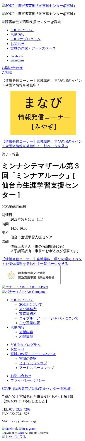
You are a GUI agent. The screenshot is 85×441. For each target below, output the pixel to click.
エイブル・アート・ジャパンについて (48, 318)
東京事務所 (28, 313)
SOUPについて (22, 30)
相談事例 (26, 336)
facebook (16, 56)
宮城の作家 (28, 358)
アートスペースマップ (36, 368)
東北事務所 (28, 309)
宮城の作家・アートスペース (33, 48)
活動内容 (17, 34)
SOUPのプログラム (25, 39)
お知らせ (17, 44)
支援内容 (26, 332)
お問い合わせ (20, 376)
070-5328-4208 (20, 409)
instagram (17, 60)
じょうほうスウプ (33, 363)
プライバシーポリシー (27, 380)
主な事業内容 (29, 323)
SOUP (37, 388)
